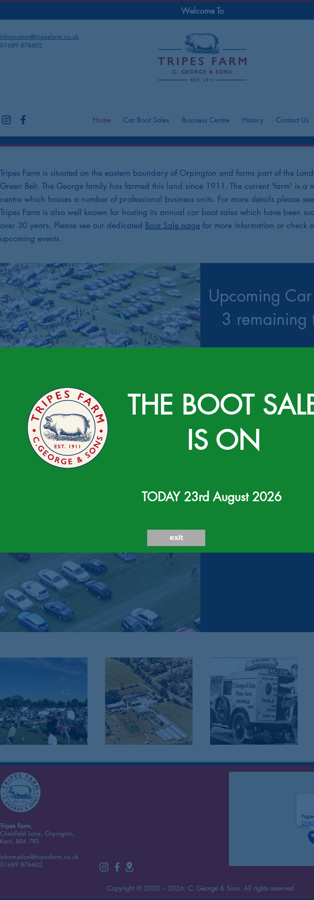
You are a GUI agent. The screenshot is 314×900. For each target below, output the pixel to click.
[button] (176, 538)
